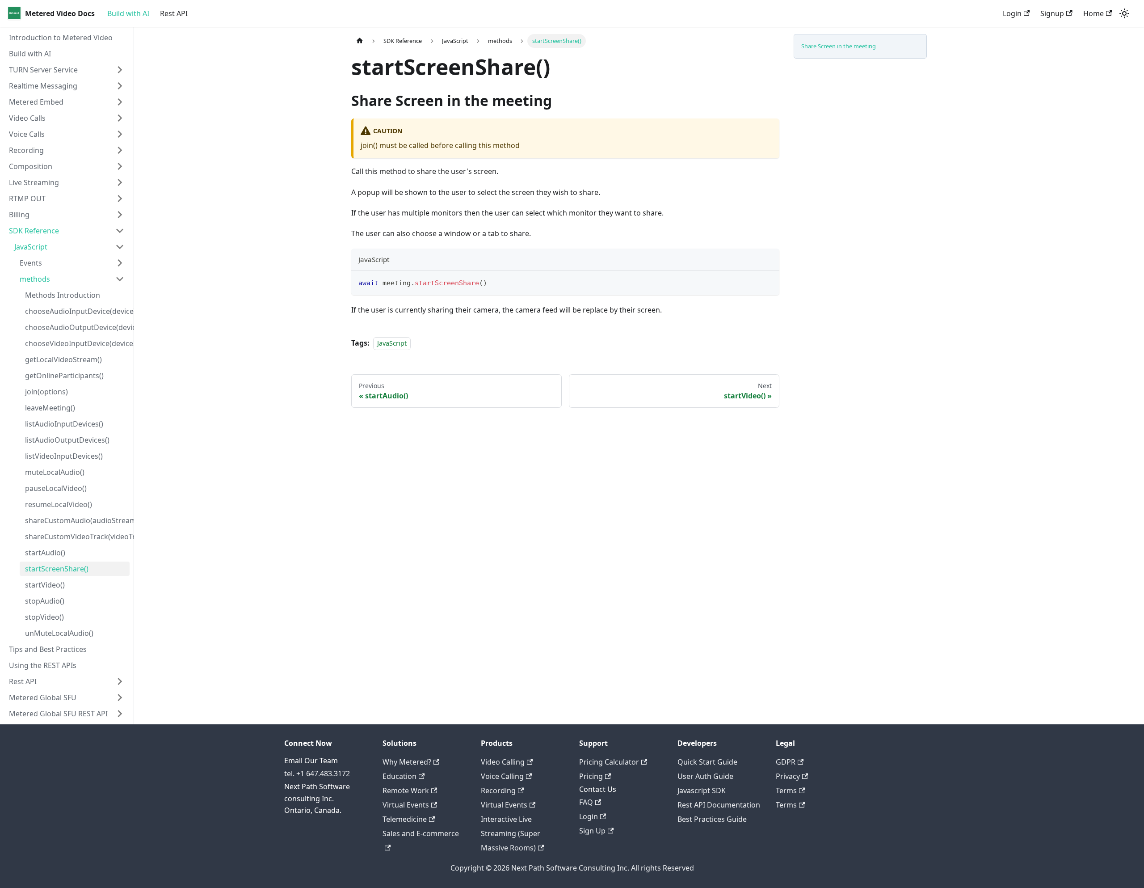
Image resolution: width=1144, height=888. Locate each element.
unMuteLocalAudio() (59, 633)
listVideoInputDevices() (64, 456)
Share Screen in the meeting (838, 46)
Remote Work (406, 790)
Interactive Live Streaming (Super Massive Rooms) (510, 833)
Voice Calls (27, 134)
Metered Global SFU (42, 697)
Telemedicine (405, 819)
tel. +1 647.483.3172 (317, 773)
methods (35, 279)
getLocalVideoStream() (63, 359)
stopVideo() (44, 617)
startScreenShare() (56, 569)
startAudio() (45, 553)
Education (399, 776)
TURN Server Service (43, 70)
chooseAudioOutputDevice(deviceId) (77, 327)
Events (31, 263)
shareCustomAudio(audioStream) (77, 520)
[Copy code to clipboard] (768, 282)
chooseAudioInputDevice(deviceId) (77, 311)
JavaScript (30, 247)
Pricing (591, 776)
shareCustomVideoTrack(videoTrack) (77, 536)
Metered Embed (36, 102)
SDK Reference (34, 231)
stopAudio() (44, 601)
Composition (30, 166)
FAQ (586, 802)
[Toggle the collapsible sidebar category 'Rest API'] (120, 681)
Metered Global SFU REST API (58, 714)
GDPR (785, 762)
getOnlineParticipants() (64, 376)
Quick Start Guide (707, 762)
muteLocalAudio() (54, 472)
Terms (786, 790)
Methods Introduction (62, 295)
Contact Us (597, 789)
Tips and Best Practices (48, 649)
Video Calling (503, 762)
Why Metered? (407, 762)
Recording (26, 150)
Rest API (174, 13)
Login (1012, 13)
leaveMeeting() (50, 408)
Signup (1052, 13)
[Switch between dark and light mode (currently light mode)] (1124, 13)
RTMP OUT (27, 198)
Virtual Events (406, 805)
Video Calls (27, 118)
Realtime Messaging (43, 86)
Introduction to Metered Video (61, 37)
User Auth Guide (705, 776)
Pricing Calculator (609, 762)
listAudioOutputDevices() (67, 440)
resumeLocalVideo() (58, 504)
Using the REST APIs (42, 665)
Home (1093, 13)
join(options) (46, 392)
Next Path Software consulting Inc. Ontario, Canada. (317, 798)
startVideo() (45, 585)
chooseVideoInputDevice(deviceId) (77, 343)
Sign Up (592, 831)
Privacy (788, 776)
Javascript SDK (701, 790)
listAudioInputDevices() (64, 424)
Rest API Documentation (718, 805)
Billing (19, 215)
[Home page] (359, 41)
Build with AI (128, 13)
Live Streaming (34, 182)
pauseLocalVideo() (56, 488)
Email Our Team (311, 760)
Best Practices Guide (712, 819)
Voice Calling (502, 776)
